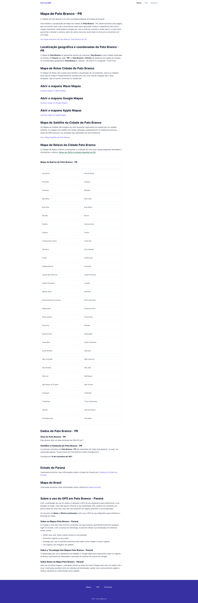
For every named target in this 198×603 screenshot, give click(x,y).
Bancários (45, 199)
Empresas (154, 3)
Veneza (45, 410)
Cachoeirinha (89, 224)
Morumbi (87, 292)
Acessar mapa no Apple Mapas (53, 115)
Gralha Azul (88, 258)
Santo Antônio (47, 351)
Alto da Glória (89, 173)
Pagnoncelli (46, 308)
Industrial (87, 266)
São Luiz (45, 376)
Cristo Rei (87, 241)
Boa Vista (45, 207)
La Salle (87, 283)
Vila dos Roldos (89, 410)
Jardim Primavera (48, 283)
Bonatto (45, 216)
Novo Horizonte (90, 300)
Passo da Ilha (47, 317)
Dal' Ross (45, 249)
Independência (47, 266)
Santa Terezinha (90, 342)
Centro (86, 232)
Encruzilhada (89, 249)
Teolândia (87, 393)
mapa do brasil (94, 487)
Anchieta (45, 190)
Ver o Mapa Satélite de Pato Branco (55, 137)
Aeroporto (46, 173)
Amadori (87, 182)
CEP (146, 3)
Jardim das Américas (49, 275)
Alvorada (45, 182)
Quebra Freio (47, 334)
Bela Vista (87, 199)
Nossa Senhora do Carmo (51, 300)
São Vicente (88, 384)
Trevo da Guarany (90, 401)
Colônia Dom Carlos (49, 241)
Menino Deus (47, 292)
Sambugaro (88, 334)
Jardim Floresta (90, 275)
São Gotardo (46, 368)
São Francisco (89, 359)
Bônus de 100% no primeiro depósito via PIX (77, 152)
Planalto (87, 325)
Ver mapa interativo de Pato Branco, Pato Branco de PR (63, 39)
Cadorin (45, 232)
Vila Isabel (88, 418)
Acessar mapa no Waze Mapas (53, 91)
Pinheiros (45, 325)
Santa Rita (46, 342)
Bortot (86, 216)
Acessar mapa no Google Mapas (53, 103)
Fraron (44, 258)
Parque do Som (89, 308)
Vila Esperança (47, 418)
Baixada (87, 190)
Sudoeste (45, 393)
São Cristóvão (47, 359)
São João (87, 368)
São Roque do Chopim (50, 384)
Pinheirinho (88, 317)
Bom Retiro (88, 207)
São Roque (88, 376)
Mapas (139, 3)
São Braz (87, 351)
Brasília (45, 224)
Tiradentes (46, 401)
